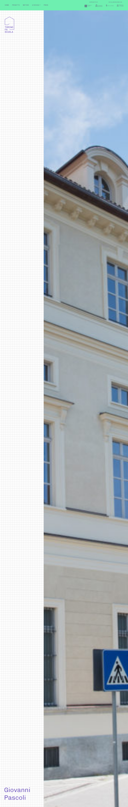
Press (46, 5)
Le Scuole (35, 5)
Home (7, 5)
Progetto (16, 5)
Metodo (26, 5)
